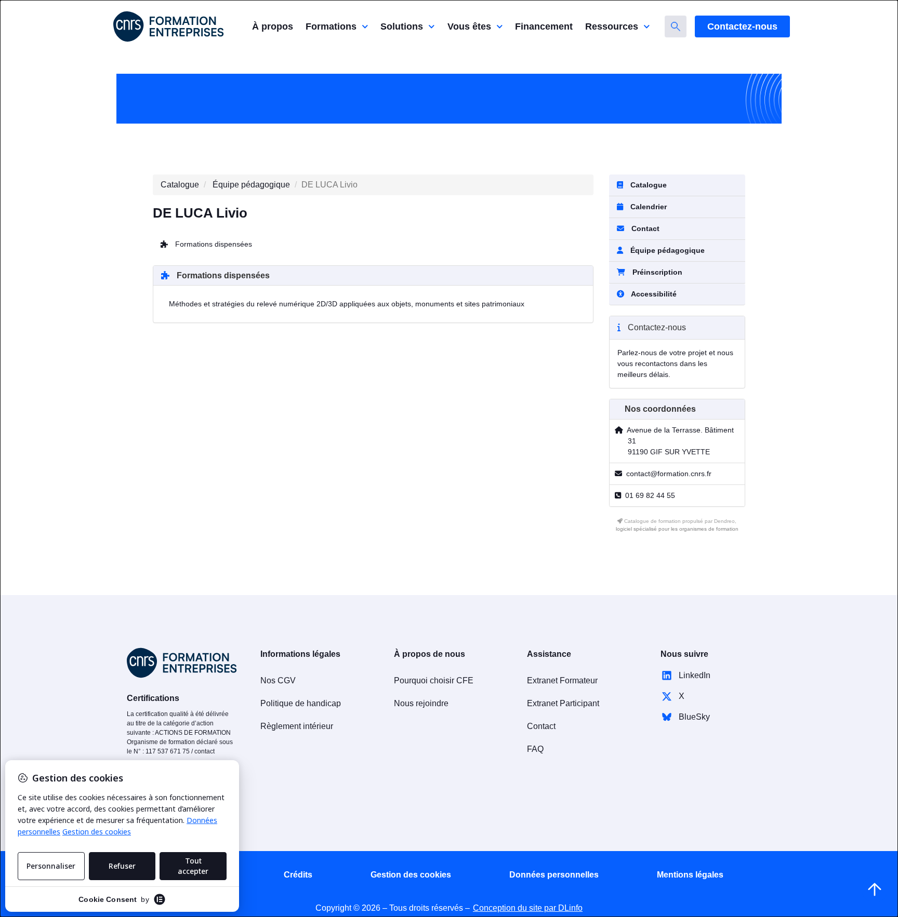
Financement (544, 26)
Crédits (298, 874)
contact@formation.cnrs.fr (668, 473)
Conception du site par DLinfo (528, 907)
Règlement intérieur (296, 726)
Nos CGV (278, 680)
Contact (644, 228)
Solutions (401, 26)
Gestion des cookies (411, 874)
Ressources (611, 26)
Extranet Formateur (562, 680)
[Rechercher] (675, 26)
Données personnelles (554, 874)
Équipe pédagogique (251, 184)
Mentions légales (690, 874)
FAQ (535, 749)
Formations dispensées (212, 244)
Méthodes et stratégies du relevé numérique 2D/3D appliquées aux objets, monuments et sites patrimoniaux (346, 304)
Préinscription (657, 272)
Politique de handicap (300, 703)
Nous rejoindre (421, 703)
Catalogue (180, 184)
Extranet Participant (563, 703)
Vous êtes (469, 26)
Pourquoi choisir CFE (433, 680)
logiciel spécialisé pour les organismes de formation (677, 529)
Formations (331, 26)
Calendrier (647, 207)
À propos (272, 26)
